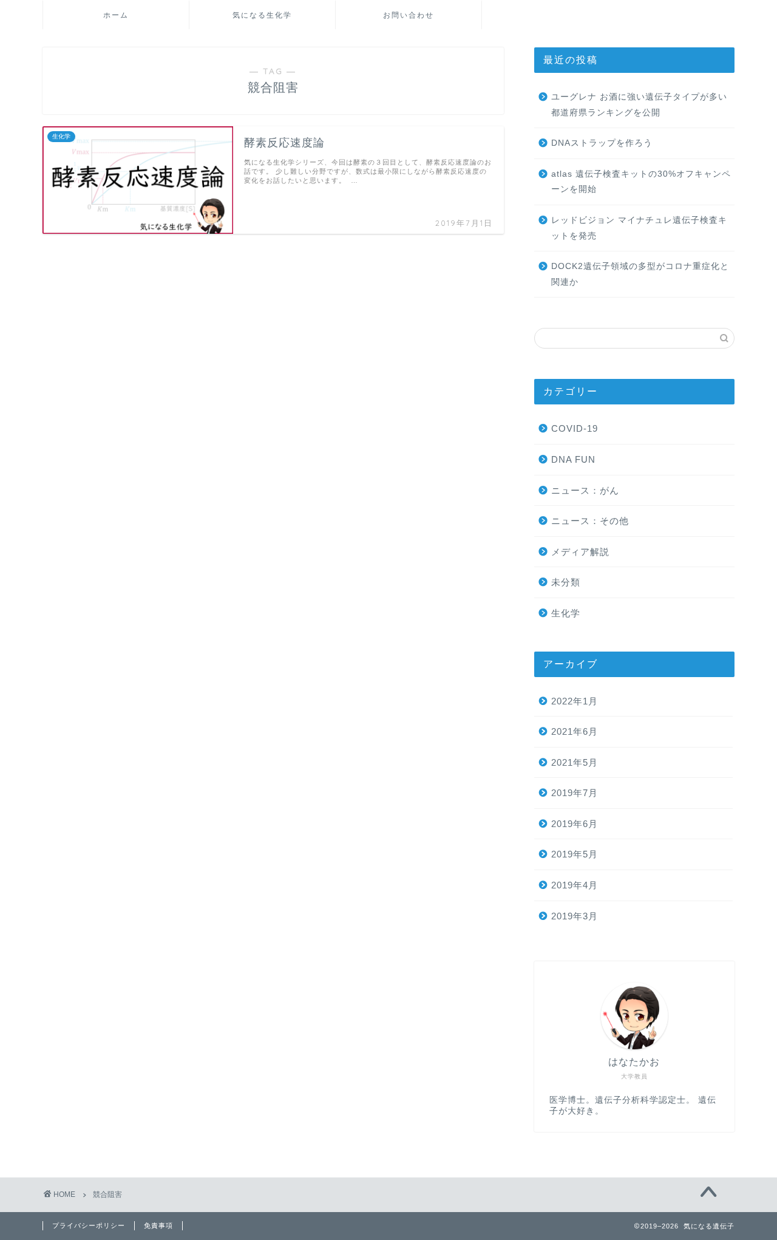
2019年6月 (574, 824)
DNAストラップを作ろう (602, 143)
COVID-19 (574, 428)
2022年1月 (574, 701)
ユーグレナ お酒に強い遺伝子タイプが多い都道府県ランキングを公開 (639, 104)
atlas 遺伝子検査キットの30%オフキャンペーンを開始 (641, 181)
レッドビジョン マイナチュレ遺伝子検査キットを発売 (639, 228)
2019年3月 (574, 916)
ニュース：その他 (590, 521)
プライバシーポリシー (88, 1225)
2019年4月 (574, 885)
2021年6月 (574, 731)
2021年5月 (574, 762)
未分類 (565, 582)
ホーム (116, 14)
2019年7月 (574, 793)
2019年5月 (574, 854)
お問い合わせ (408, 14)
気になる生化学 (262, 14)
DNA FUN (573, 459)
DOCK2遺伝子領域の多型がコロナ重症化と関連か (640, 274)
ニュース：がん (585, 490)
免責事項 (158, 1225)
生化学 (565, 613)
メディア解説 (580, 552)
